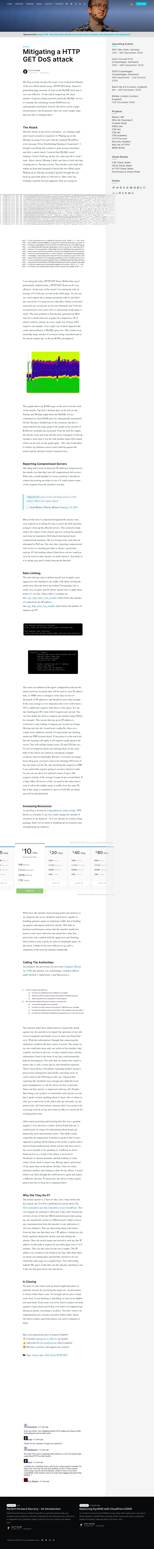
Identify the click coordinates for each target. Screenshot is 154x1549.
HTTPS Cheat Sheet (122, 168)
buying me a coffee (45, 1338)
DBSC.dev (117, 126)
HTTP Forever (119, 138)
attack (26, 47)
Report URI (118, 117)
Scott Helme (34, 70)
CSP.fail (116, 132)
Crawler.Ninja (119, 123)
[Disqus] (53, 1391)
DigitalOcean (55, 810)
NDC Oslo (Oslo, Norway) (126, 49)
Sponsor (59, 4)
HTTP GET (62, 1355)
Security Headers (121, 141)
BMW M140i (118, 148)
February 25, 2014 (69, 507)
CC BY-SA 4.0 (18, 1540)
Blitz (62, 301)
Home (9, 4)
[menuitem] (10, 4)
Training (30, 4)
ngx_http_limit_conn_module (42, 597)
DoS (47, 1355)
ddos (41, 1355)
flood (52, 1355)
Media (39, 4)
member (41, 1346)
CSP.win (116, 129)
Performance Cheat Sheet (126, 171)
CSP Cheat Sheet (121, 162)
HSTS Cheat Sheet (122, 165)
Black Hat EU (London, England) (129, 87)
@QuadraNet (33, 496)
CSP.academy (119, 135)
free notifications (48, 1342)
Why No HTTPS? (121, 144)
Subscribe (141, 4)
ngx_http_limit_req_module (41, 606)
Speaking (19, 4)
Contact (49, 4)
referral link (69, 810)
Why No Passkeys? (122, 120)
